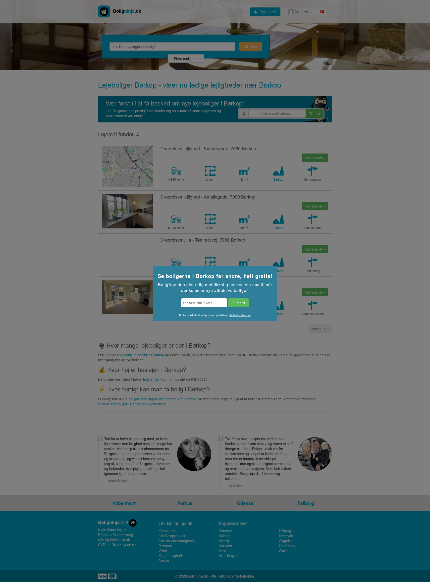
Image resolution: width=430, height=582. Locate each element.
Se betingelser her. (240, 315)
